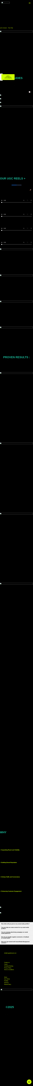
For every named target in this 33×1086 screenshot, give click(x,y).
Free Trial (10, 28)
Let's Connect (3, 28)
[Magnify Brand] (6, 3)
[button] (29, 1081)
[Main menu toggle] (29, 3)
